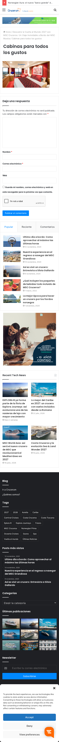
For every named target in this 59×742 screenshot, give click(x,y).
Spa (35, 534)
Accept (29, 717)
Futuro (38, 523)
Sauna (26, 534)
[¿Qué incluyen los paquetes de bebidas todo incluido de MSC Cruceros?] (12, 285)
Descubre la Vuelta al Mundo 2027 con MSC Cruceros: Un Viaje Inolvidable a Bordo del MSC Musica (29, 35)
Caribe (35, 512)
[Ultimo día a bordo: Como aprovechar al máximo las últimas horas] (12, 241)
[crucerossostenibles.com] (29, 20)
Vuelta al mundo (11, 539)
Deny (30, 725)
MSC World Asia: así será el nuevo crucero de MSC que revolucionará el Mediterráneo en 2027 (15, 451)
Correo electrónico (13, 163)
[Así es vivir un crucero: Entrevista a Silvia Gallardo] (12, 271)
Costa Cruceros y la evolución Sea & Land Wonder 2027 (43, 446)
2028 (15, 512)
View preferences (29, 734)
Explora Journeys (23, 523)
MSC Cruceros (10, 528)
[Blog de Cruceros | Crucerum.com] (20, 10)
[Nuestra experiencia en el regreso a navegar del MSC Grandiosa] (12, 256)
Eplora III (7, 523)
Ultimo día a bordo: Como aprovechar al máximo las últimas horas (38, 240)
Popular (8, 226)
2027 (6, 512)
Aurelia (25, 512)
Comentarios (47, 226)
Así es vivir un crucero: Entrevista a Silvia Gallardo (38, 269)
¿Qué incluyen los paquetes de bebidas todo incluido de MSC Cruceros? (39, 284)
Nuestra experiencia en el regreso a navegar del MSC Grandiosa (38, 255)
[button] (54, 688)
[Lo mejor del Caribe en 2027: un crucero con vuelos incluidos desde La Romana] (43, 390)
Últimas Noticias (30, 539)
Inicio (8, 32)
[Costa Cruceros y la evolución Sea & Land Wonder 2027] (43, 433)
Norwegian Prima (29, 528)
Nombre (7, 152)
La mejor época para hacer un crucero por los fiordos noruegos (38, 299)
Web (5, 175)
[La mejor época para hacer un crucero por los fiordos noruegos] (12, 298)
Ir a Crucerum (9, 489)
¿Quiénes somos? (11, 494)
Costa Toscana (47, 517)
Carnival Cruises (11, 517)
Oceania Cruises (11, 534)
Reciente (27, 226)
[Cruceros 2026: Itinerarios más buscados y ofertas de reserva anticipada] (48, 645)
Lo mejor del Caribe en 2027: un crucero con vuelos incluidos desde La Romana (43, 405)
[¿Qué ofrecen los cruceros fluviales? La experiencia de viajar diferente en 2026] (29, 645)
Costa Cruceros (30, 517)
